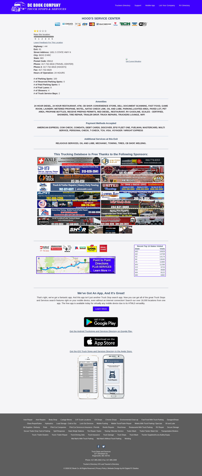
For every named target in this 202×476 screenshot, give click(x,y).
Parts (45, 427)
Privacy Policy (101, 468)
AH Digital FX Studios (130, 468)
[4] (48, 36)
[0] (35, 36)
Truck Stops (121, 435)
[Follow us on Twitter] (103, 447)
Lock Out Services (86, 423)
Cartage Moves (66, 420)
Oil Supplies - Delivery (31, 427)
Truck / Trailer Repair (59, 435)
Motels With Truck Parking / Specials (148, 423)
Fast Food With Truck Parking (153, 420)
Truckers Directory (122, 5)
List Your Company (167, 5)
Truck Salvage (108, 435)
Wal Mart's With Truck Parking (82, 439)
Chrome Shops (111, 420)
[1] (38, 36)
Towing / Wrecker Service (114, 431)
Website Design (114, 468)
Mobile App (150, 5)
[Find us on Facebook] (98, 447)
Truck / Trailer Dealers (40, 435)
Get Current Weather (133, 61)
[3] (45, 36)
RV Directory (184, 5)
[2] (42, 36)
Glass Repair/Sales (34, 423)
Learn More (101, 309)
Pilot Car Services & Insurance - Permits (84, 427)
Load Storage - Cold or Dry (66, 423)
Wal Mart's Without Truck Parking (109, 439)
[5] (52, 36)
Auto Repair (27, 420)
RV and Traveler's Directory (108, 464)
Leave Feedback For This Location (48, 43)
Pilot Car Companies (58, 427)
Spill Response (59, 431)
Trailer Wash (131, 431)
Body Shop (53, 420)
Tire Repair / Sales (94, 431)
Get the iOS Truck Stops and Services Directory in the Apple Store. (101, 351)
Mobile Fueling (102, 423)
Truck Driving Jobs (78, 435)
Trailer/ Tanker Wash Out (149, 431)
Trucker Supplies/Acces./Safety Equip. (156, 435)
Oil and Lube (170, 423)
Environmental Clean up (129, 420)
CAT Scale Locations (83, 420)
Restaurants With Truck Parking (141, 427)
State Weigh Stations (76, 431)
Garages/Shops (173, 420)
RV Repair (160, 427)
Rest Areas (121, 427)
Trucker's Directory (90, 464)
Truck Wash (134, 435)
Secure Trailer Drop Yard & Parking (37, 431)
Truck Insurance (94, 435)
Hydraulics (49, 423)
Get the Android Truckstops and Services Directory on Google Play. (101, 331)
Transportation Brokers (169, 431)
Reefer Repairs (108, 427)
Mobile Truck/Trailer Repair (121, 423)
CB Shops (98, 420)
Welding (128, 439)
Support (138, 5)
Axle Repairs (40, 420)
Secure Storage (173, 427)
